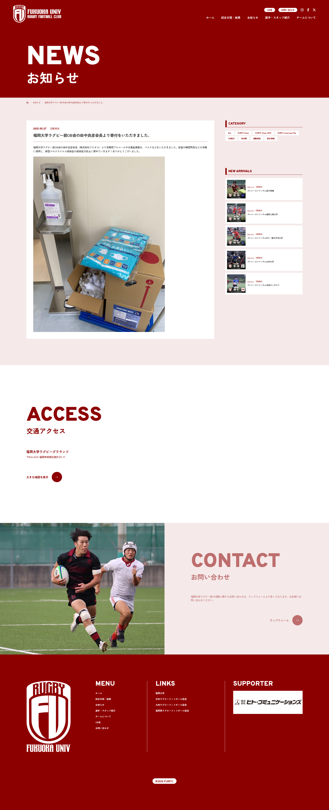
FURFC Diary (243, 133)
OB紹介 (231, 138)
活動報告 (257, 138)
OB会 (269, 9)
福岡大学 (160, 693)
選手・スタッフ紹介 (277, 17)
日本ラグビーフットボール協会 (171, 699)
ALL (229, 133)
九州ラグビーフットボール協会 (171, 704)
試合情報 (271, 138)
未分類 (244, 138)
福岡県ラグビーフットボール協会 (172, 710)
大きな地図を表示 (42, 477)
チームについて (306, 17)
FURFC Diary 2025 (263, 133)
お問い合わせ (288, 9)
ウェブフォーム (284, 620)
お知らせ (252, 17)
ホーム (210, 17)
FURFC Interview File (287, 133)
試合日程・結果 (230, 17)
